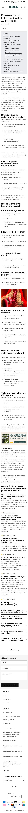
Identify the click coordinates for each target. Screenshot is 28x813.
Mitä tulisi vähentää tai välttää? (13, 59)
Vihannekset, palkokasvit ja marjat (13, 56)
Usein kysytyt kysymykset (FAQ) (13, 71)
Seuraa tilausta (7, 703)
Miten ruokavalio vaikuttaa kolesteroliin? (12, 37)
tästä (13, 513)
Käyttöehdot (6, 723)
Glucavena (10, 810)
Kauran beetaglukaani (12, 48)
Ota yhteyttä (7, 699)
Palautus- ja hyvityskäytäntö (11, 716)
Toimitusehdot (7, 712)
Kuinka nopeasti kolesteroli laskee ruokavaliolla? (12, 41)
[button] (3, 7)
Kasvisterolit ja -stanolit (12, 51)
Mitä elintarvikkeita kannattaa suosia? (13, 45)
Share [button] (4, 28)
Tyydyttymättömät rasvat (13, 53)
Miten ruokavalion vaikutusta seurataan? (12, 62)
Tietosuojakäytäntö (9, 719)
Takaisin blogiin (15, 650)
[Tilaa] (23, 780)
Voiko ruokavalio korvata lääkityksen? (11, 66)
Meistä (5, 696)
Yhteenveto (7, 69)
